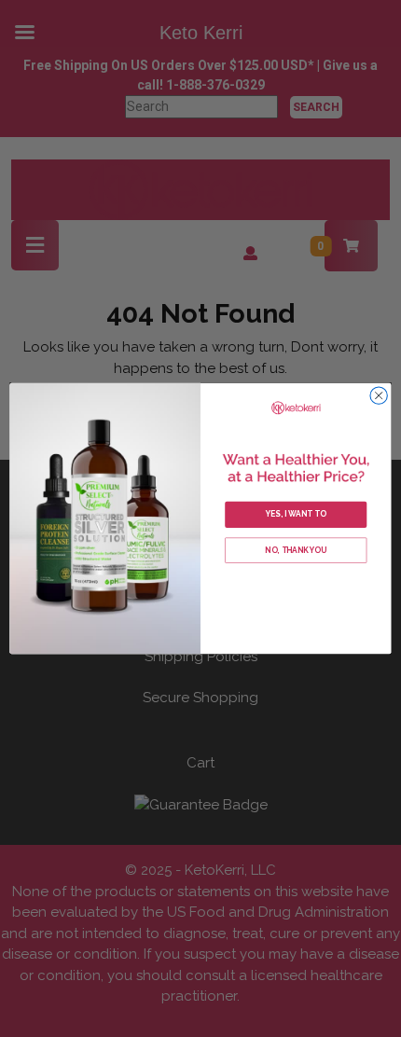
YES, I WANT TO (296, 513)
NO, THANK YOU (295, 550)
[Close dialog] (378, 395)
